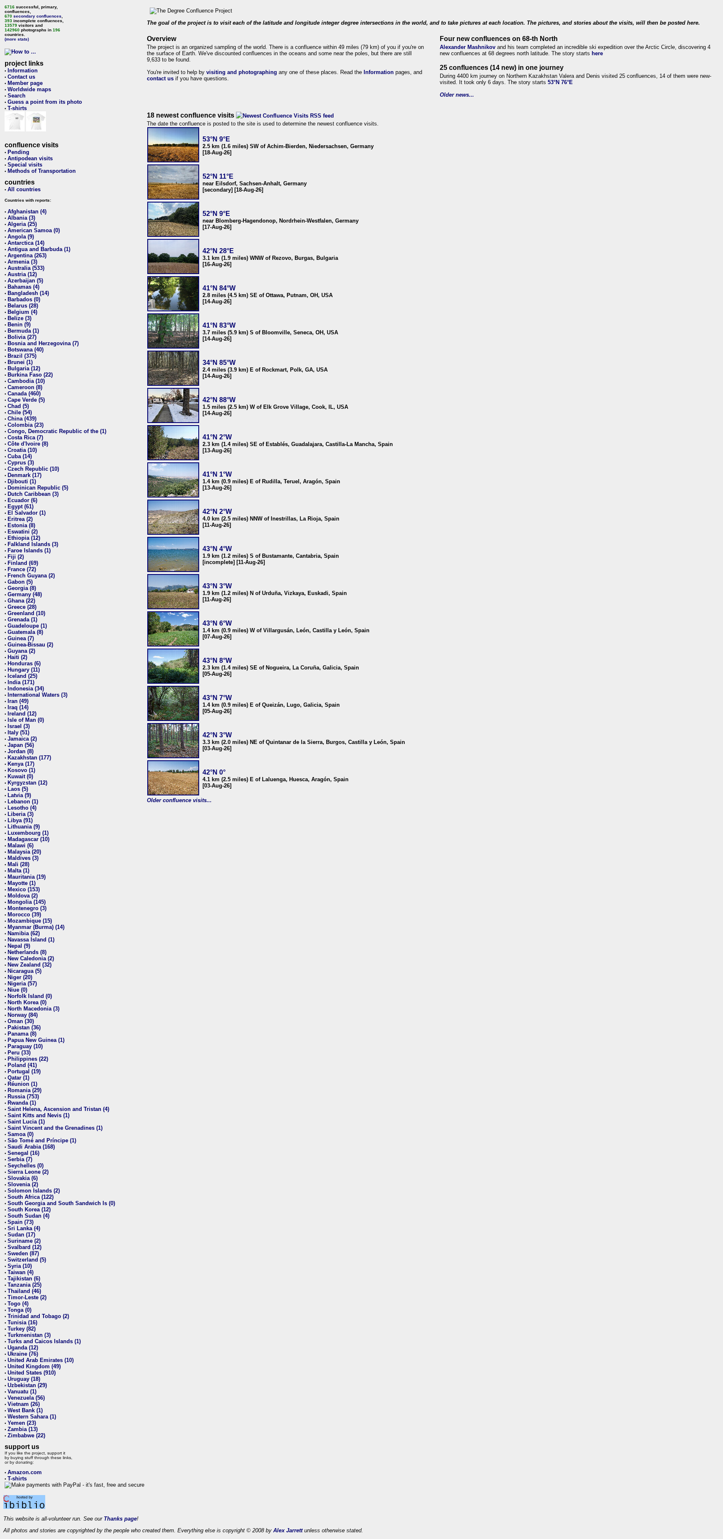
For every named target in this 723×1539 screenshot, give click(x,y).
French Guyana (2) (31, 575)
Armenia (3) (22, 262)
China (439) (22, 419)
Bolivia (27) (22, 337)
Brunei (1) (20, 362)
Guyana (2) (21, 651)
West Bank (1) (25, 1410)
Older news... (457, 95)
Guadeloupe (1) (27, 626)
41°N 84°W (219, 288)
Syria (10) (20, 1266)
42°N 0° (214, 772)
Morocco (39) (24, 914)
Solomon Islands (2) (34, 1191)
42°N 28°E (218, 250)
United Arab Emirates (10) (41, 1360)
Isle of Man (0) (26, 720)
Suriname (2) (24, 1241)
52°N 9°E (216, 213)
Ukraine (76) (23, 1354)
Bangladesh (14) (28, 293)
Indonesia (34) (26, 688)
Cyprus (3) (21, 462)
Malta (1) (18, 870)
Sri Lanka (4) (24, 1228)
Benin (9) (19, 324)
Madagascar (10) (28, 839)
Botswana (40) (26, 349)
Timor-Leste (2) (27, 1297)
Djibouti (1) (22, 481)
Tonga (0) (19, 1310)
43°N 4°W (217, 548)
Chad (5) (18, 406)
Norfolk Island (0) (30, 996)
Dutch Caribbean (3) (33, 494)
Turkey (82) (22, 1329)
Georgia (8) (22, 588)
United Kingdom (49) (34, 1366)
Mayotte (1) (22, 883)
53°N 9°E (216, 139)
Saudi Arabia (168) (31, 1147)
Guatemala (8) (25, 632)
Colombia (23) (26, 425)
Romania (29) (24, 1090)
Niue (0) (17, 990)
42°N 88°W (219, 399)
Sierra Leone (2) (28, 1172)
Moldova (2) (23, 896)
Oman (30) (21, 1021)
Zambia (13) (23, 1429)
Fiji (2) (16, 557)
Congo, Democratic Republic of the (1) (57, 431)
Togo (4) (18, 1303)
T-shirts (17, 108)
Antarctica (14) (26, 243)
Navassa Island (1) (31, 939)
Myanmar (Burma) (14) (36, 927)
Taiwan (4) (20, 1272)
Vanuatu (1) (22, 1391)
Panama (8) (22, 1034)
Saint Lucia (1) (26, 1121)
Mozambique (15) (30, 921)
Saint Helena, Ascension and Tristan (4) (58, 1109)
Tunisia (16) (22, 1322)
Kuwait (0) (20, 776)
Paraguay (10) (25, 1046)
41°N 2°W (217, 437)
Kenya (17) (21, 764)
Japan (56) (21, 745)
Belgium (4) (22, 312)
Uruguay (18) (24, 1379)
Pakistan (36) (24, 1027)
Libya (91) (20, 820)
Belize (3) (19, 318)
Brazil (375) (22, 356)
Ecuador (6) (22, 500)
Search (17, 95)
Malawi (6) (20, 845)
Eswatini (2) (23, 531)
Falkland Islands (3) (33, 544)
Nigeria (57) (22, 983)
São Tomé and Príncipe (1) (42, 1140)
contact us (160, 78)
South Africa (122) (31, 1197)
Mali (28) (18, 864)
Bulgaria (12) (24, 368)
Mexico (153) (24, 889)
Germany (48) (25, 594)
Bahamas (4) (23, 287)
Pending (18, 152)
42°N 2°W (217, 511)
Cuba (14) (20, 456)
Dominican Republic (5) (38, 488)
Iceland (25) (22, 676)
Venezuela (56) (26, 1398)
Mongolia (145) (27, 902)
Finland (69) (23, 563)
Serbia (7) (20, 1159)
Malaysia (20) (24, 852)
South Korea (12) (29, 1209)
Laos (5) (18, 789)
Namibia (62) (24, 933)
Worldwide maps (29, 89)
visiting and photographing (241, 72)
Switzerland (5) (27, 1260)
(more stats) (17, 39)
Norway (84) (23, 1015)
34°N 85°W (219, 362)
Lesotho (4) (22, 808)
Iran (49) (18, 701)
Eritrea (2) (20, 519)
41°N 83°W (219, 325)
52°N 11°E (218, 176)
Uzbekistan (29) (27, 1385)
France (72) (22, 569)
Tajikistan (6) (24, 1278)
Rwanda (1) (22, 1103)
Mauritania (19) (27, 877)
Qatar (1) (18, 1078)
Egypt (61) (20, 506)
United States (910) (32, 1373)
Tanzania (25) (24, 1285)
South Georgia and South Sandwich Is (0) (61, 1203)
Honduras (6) (24, 663)
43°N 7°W (217, 697)
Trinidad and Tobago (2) (38, 1316)
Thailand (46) (24, 1291)
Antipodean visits (30, 158)
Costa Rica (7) (25, 437)
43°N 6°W (217, 623)
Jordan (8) (20, 751)
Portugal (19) (24, 1071)
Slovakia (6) (23, 1178)
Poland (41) (22, 1065)
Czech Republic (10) (33, 469)
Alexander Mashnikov (467, 47)
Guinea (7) (21, 638)
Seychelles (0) (26, 1165)
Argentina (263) (27, 255)
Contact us (21, 77)
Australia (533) (26, 268)
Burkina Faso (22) (30, 375)
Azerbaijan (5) (25, 280)
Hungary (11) (24, 670)
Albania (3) (21, 218)
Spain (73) (20, 1222)
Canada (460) (24, 393)
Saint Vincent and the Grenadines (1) (55, 1128)
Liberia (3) (20, 814)
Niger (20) (20, 977)
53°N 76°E (560, 82)
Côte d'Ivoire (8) (28, 444)
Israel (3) (19, 726)
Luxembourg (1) (28, 833)
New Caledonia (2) (31, 958)
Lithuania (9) (24, 826)
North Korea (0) (27, 1002)
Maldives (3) (23, 858)
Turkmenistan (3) (29, 1335)
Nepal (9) (19, 946)
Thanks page (120, 1519)
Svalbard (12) (24, 1247)
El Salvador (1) (27, 513)
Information (23, 70)
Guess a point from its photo (45, 102)
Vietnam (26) (24, 1404)
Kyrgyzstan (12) (27, 783)
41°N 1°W (217, 474)
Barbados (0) (24, 299)
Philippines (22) (28, 1059)
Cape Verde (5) (26, 400)
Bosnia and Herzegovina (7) (43, 343)
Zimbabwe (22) (26, 1435)
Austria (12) (22, 274)
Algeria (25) (22, 224)
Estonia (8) (21, 525)
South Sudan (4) (28, 1216)
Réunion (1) (22, 1084)
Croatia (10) (22, 450)
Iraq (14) (18, 707)
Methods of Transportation (42, 171)
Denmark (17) (24, 475)
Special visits (25, 165)
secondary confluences (37, 16)
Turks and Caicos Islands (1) (44, 1341)
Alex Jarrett (288, 1530)
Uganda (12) (23, 1347)
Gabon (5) (20, 582)
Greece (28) (22, 607)
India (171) (21, 682)
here (597, 53)
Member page (25, 83)
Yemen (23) (22, 1423)
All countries (24, 189)
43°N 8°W (217, 660)
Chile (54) (20, 412)
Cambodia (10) (26, 381)
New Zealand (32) (29, 965)
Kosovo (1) (21, 770)
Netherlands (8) (27, 952)
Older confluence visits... (179, 800)
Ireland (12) (22, 714)
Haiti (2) (17, 657)
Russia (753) (23, 1096)
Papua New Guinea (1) (36, 1040)
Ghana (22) (21, 601)
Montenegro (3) (27, 908)
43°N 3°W (217, 586)
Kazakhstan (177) (29, 757)
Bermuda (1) (23, 331)
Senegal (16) (23, 1153)
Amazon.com (25, 1472)
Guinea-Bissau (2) (30, 644)
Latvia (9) (19, 795)
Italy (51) (18, 732)
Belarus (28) (23, 306)
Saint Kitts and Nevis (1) (38, 1115)
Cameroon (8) (25, 387)
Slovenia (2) (23, 1184)
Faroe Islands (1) (29, 550)
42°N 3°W (217, 735)
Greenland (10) (26, 613)
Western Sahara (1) (32, 1416)
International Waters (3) (37, 695)
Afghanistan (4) (27, 211)
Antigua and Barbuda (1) (39, 249)
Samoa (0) (20, 1134)
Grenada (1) (22, 619)
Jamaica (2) (22, 739)
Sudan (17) (21, 1234)
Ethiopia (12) (24, 538)
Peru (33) (19, 1052)
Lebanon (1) (23, 801)
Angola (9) (21, 236)
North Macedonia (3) (33, 1008)
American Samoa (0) (34, 230)
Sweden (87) (23, 1253)
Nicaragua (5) (24, 971)
